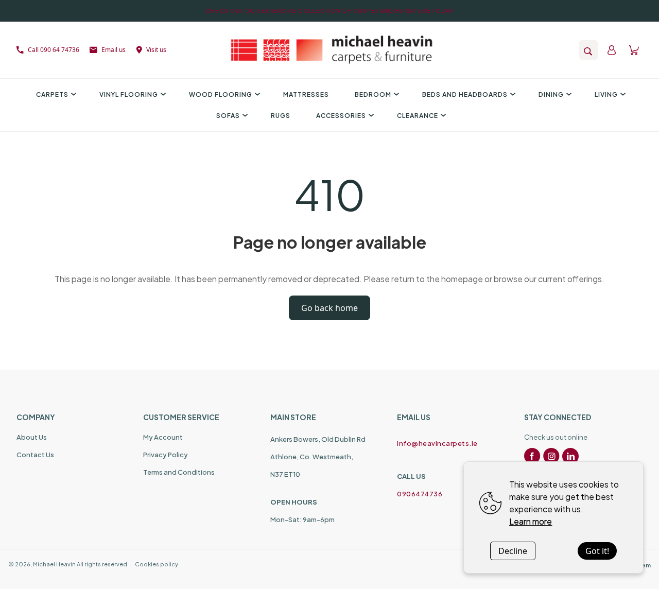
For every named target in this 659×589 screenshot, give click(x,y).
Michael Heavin (54, 564)
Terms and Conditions (179, 472)
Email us (113, 49)
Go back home (329, 308)
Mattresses (306, 94)
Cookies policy (156, 564)
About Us (31, 437)
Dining (551, 94)
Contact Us (35, 455)
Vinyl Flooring (128, 94)
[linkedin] (570, 456)
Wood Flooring (220, 94)
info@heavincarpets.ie (437, 443)
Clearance (417, 115)
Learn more (530, 521)
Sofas (228, 115)
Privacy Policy (165, 455)
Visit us (156, 49)
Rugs (280, 115)
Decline (512, 551)
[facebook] (532, 456)
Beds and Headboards (465, 94)
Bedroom (373, 94)
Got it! (597, 551)
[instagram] (551, 456)
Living (606, 94)
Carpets (52, 94)
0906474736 (419, 494)
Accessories (341, 115)
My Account (163, 437)
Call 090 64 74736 (53, 49)
